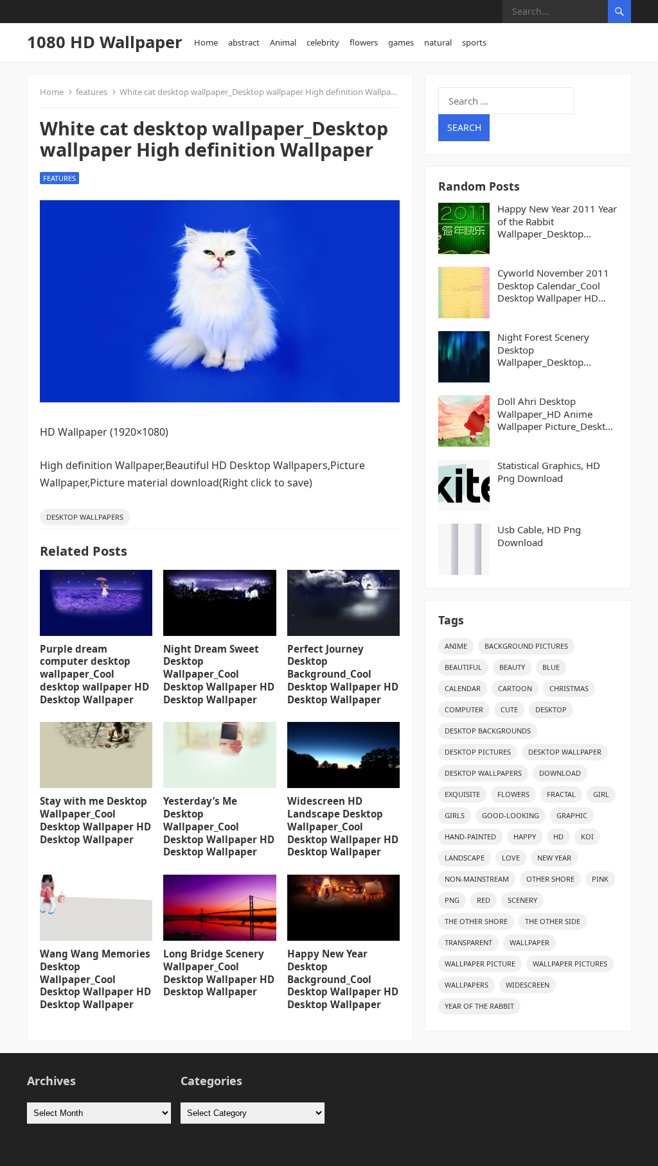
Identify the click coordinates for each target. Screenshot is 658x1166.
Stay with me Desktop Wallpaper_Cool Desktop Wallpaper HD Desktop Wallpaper (95, 819)
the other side (552, 921)
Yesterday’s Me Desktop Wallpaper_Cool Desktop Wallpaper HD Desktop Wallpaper (218, 826)
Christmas (569, 688)
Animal (283, 42)
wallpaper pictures (570, 963)
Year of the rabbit (479, 1006)
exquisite (462, 794)
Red (483, 900)
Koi (587, 836)
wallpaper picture (480, 963)
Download (560, 773)
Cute (509, 709)
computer (464, 709)
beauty (512, 667)
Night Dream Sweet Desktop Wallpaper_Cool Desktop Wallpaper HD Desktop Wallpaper (218, 674)
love (511, 857)
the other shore (476, 921)
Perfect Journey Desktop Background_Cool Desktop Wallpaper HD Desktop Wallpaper (342, 674)
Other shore (550, 879)
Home (206, 42)
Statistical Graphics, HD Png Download (548, 471)
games (401, 42)
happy (524, 836)
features (91, 92)
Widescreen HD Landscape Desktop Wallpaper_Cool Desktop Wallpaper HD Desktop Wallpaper (342, 826)
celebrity (323, 42)
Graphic (571, 815)
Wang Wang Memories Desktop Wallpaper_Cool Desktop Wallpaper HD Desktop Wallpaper (95, 979)
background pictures (526, 646)
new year (554, 857)
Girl (601, 794)
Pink (600, 879)
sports (474, 42)
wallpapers (466, 985)
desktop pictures (478, 752)
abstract (244, 42)
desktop (551, 709)
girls (455, 815)
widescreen (527, 985)
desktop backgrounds (488, 730)
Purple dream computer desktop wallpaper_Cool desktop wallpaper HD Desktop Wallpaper (94, 674)
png (452, 900)
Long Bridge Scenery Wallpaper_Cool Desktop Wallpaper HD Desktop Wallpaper (218, 972)
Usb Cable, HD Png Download (539, 536)
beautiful (463, 667)
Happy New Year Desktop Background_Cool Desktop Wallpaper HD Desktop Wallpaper (342, 979)
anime (456, 646)
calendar (463, 688)
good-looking (510, 815)
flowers (364, 42)
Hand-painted (470, 836)
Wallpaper (529, 942)
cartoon (515, 688)
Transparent (468, 942)
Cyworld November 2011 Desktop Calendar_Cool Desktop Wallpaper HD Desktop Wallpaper (553, 286)
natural (438, 42)
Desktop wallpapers (84, 517)
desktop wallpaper (564, 752)
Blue (551, 667)
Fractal (561, 794)
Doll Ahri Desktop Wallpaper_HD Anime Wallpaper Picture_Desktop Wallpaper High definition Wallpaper (557, 414)
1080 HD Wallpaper (104, 42)
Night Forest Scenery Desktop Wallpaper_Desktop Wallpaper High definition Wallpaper (554, 350)
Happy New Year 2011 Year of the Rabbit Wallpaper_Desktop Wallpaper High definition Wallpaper (557, 222)
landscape (465, 857)
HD (558, 836)
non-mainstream (477, 879)
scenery (522, 900)
